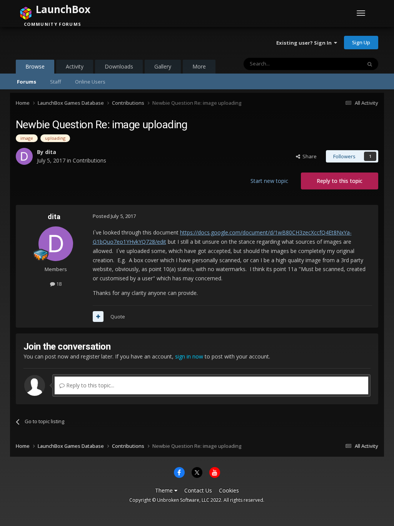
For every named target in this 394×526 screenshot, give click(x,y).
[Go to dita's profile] (24, 156)
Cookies (229, 490)
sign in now (189, 356)
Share (308, 156)
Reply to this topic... (89, 385)
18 (58, 283)
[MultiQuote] (98, 316)
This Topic (340, 63)
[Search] (369, 64)
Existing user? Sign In (305, 42)
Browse (35, 66)
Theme (164, 490)
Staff (55, 81)
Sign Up (361, 42)
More (199, 66)
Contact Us (198, 490)
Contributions (89, 160)
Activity (74, 66)
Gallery (162, 66)
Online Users (90, 81)
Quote (117, 316)
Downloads (119, 66)
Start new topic (269, 180)
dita (50, 152)
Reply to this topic (339, 180)
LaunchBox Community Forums (77, 42)
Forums (26, 81)
